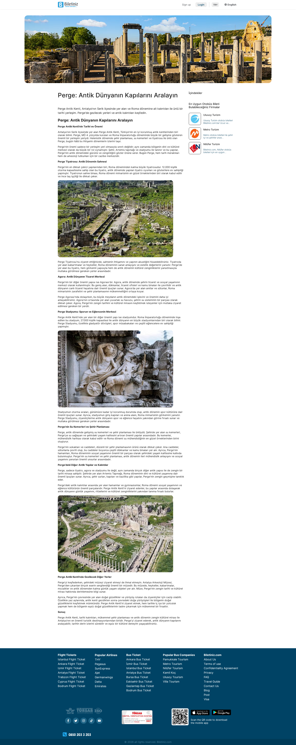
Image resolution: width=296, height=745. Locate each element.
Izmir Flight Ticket (69, 668)
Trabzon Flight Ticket (72, 677)
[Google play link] (221, 714)
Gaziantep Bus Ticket (140, 686)
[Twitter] (76, 721)
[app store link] (200, 714)
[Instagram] (83, 721)
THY (98, 659)
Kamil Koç (169, 672)
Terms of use (212, 663)
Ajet (97, 672)
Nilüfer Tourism (173, 668)
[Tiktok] (91, 721)
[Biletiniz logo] (119, 4)
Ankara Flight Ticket (71, 663)
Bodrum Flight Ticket (71, 686)
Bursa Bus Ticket (137, 677)
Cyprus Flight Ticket (71, 681)
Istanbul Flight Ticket (71, 659)
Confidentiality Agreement (221, 668)
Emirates (100, 686)
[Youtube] (99, 721)
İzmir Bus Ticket (136, 663)
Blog (207, 690)
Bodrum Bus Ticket (138, 690)
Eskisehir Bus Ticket (139, 681)
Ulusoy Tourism (173, 677)
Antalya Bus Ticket (138, 672)
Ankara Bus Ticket (138, 659)
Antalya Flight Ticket (71, 672)
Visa (206, 699)
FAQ (206, 677)
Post (207, 694)
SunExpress (102, 668)
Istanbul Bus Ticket (138, 668)
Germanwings (104, 677)
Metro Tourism (172, 663)
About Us (210, 659)
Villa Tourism (171, 681)
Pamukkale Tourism (175, 659)
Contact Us (211, 686)
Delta (98, 681)
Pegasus (100, 664)
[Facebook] (68, 721)
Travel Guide (212, 681)
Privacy (208, 672)
